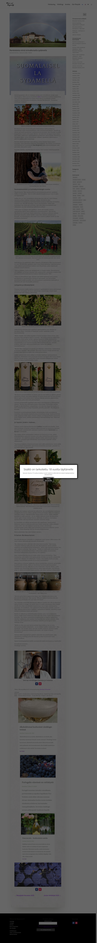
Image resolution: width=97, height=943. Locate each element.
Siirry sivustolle (48, 479)
